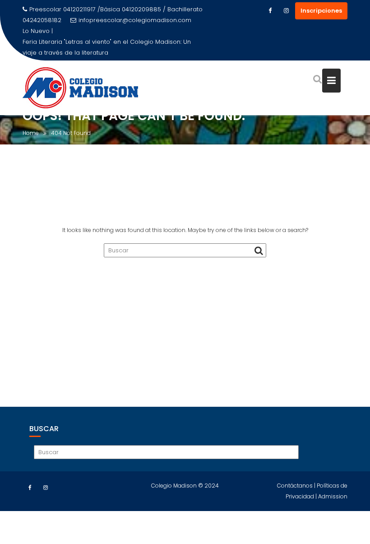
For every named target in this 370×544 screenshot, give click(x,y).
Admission (332, 496)
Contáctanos (295, 485)
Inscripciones (321, 10)
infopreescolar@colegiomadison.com (135, 20)
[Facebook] (270, 11)
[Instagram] (286, 11)
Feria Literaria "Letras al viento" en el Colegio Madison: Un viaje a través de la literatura (107, 47)
